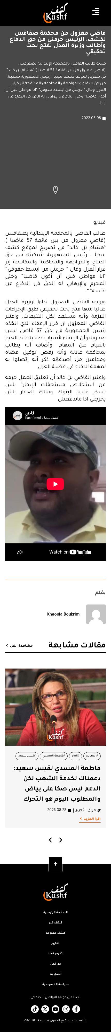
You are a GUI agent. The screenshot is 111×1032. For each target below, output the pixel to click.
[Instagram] (66, 1009)
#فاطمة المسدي (54, 756)
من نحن (55, 964)
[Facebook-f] (76, 1009)
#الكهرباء (92, 756)
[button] (50, 840)
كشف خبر (55, 922)
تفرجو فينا (55, 953)
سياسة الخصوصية (55, 984)
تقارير (55, 943)
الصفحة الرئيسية (55, 912)
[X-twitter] (45, 1009)
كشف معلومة (55, 933)
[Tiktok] (35, 1009)
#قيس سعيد (27, 756)
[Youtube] (55, 1009)
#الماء (75, 756)
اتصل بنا (55, 974)
